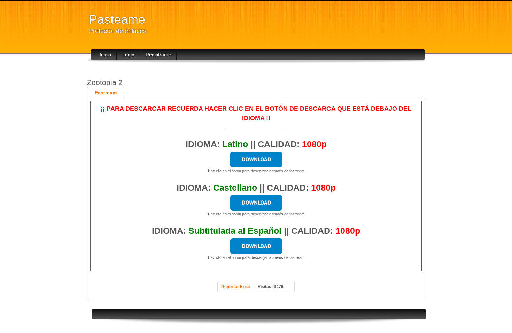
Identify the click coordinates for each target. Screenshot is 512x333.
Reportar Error (235, 286)
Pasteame (117, 19)
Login (128, 54)
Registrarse (158, 54)
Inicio (105, 54)
